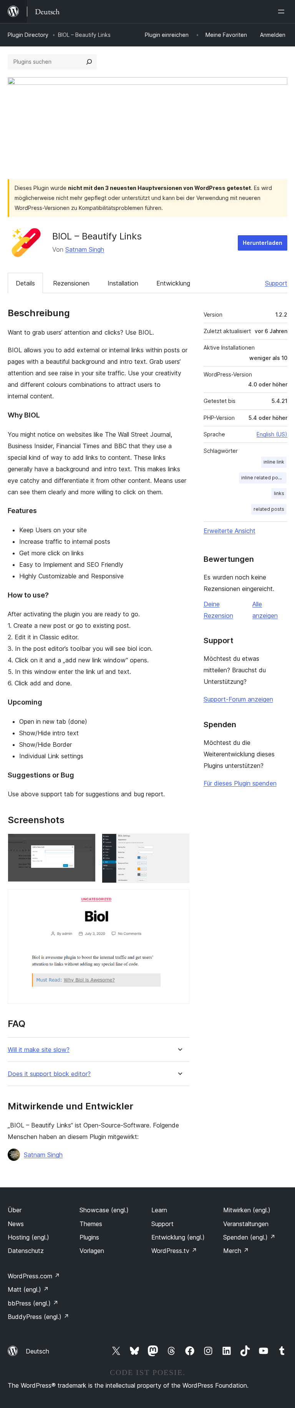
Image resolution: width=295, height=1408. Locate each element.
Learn (159, 1210)
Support (276, 283)
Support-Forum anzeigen (238, 699)
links (279, 493)
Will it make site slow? (39, 1049)
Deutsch (37, 1351)
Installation (123, 283)
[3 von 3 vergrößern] (179, 899)
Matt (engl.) (28, 1289)
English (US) (272, 434)
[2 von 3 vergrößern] (179, 844)
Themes (91, 1224)
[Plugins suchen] (89, 61)
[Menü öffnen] (282, 11)
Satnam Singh (84, 249)
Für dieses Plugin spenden (240, 783)
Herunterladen (262, 242)
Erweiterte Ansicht (229, 531)
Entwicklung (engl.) (178, 1237)
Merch (236, 1250)
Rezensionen (71, 283)
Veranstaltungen (245, 1224)
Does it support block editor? (49, 1074)
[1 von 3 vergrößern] (85, 844)
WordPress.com (34, 1276)
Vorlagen (92, 1250)
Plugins (89, 1237)
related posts (269, 509)
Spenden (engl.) (249, 1237)
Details (25, 283)
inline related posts (263, 477)
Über (15, 1210)
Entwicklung (173, 283)
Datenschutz (26, 1250)
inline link (274, 462)
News (16, 1224)
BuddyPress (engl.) (38, 1317)
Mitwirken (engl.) (246, 1210)
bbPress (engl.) (33, 1303)
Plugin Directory (28, 34)
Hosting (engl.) (28, 1237)
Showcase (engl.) (104, 1210)
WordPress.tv (174, 1250)
